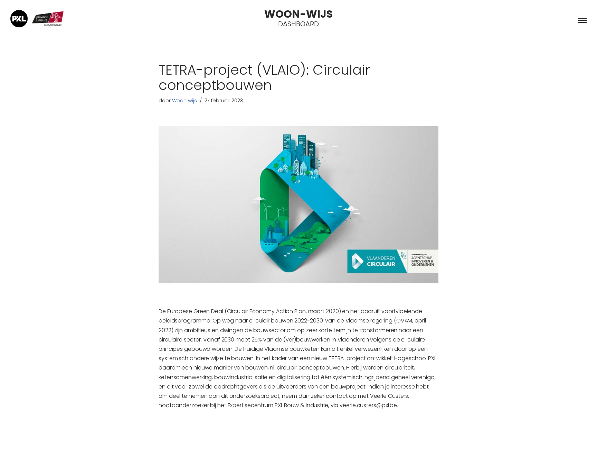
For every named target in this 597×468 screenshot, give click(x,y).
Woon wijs (184, 100)
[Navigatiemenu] (582, 21)
